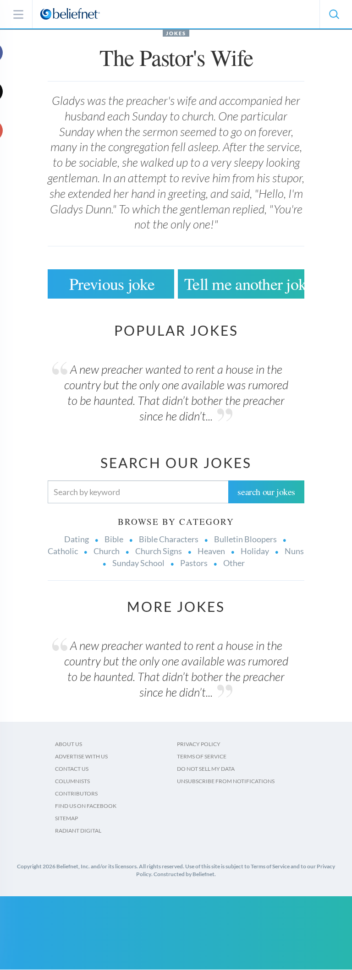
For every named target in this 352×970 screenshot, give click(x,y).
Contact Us (71, 768)
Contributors (76, 793)
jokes (176, 33)
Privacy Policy (198, 744)
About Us (68, 744)
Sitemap (66, 818)
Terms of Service (201, 756)
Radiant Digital (78, 830)
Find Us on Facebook (85, 805)
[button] (333, 14)
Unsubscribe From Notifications (226, 781)
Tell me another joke (244, 283)
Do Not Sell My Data (206, 768)
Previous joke (111, 283)
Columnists (72, 781)
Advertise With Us (81, 756)
